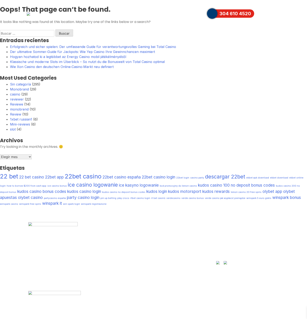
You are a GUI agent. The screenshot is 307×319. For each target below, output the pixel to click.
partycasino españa (55, 198)
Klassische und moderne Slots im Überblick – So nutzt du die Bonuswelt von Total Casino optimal (87, 62)
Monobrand (19, 89)
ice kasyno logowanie (139, 185)
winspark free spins (30, 204)
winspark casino (9, 204)
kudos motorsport (184, 191)
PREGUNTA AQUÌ (232, 235)
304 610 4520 (235, 13)
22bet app (54, 177)
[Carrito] (278, 13)
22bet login (182, 177)
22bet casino (83, 176)
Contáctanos (219, 2)
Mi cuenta (100, 251)
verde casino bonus (192, 198)
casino (15, 94)
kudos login (156, 191)
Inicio (89, 13)
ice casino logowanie (93, 185)
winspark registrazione (94, 204)
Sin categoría (20, 84)
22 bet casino (31, 177)
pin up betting (108, 198)
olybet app (272, 191)
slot (13, 129)
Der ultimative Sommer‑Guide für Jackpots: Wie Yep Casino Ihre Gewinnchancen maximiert (82, 52)
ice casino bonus (57, 186)
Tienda (160, 235)
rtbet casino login (140, 198)
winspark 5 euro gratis (258, 198)
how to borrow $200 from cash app (26, 186)
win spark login (71, 204)
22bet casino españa (122, 177)
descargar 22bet (225, 176)
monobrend (19, 109)
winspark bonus (286, 197)
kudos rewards (216, 191)
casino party (197, 177)
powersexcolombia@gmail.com (245, 251)
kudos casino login (84, 191)
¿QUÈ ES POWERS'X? (147, 13)
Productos (110, 13)
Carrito (263, 13)
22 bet (9, 176)
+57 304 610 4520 (233, 243)
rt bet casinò (158, 198)
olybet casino (30, 197)
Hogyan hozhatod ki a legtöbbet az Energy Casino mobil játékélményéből (68, 57)
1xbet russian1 (21, 119)
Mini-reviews (20, 124)
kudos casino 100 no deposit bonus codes (236, 185)
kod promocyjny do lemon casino (178, 186)
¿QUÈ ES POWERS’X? (111, 235)
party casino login (83, 197)
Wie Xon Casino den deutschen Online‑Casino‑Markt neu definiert (62, 67)
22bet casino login (158, 177)
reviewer (17, 99)
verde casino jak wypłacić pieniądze (225, 198)
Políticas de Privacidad (112, 267)
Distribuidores (184, 13)
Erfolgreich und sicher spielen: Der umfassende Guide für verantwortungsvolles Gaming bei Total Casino (93, 47)
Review (15, 114)
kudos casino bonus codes (41, 191)
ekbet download (279, 177)
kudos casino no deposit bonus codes (123, 192)
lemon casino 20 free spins (246, 192)
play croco (123, 198)
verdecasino (173, 198)
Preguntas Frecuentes (253, 2)
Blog (95, 259)
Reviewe (16, 104)
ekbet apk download (257, 177)
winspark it (52, 203)
